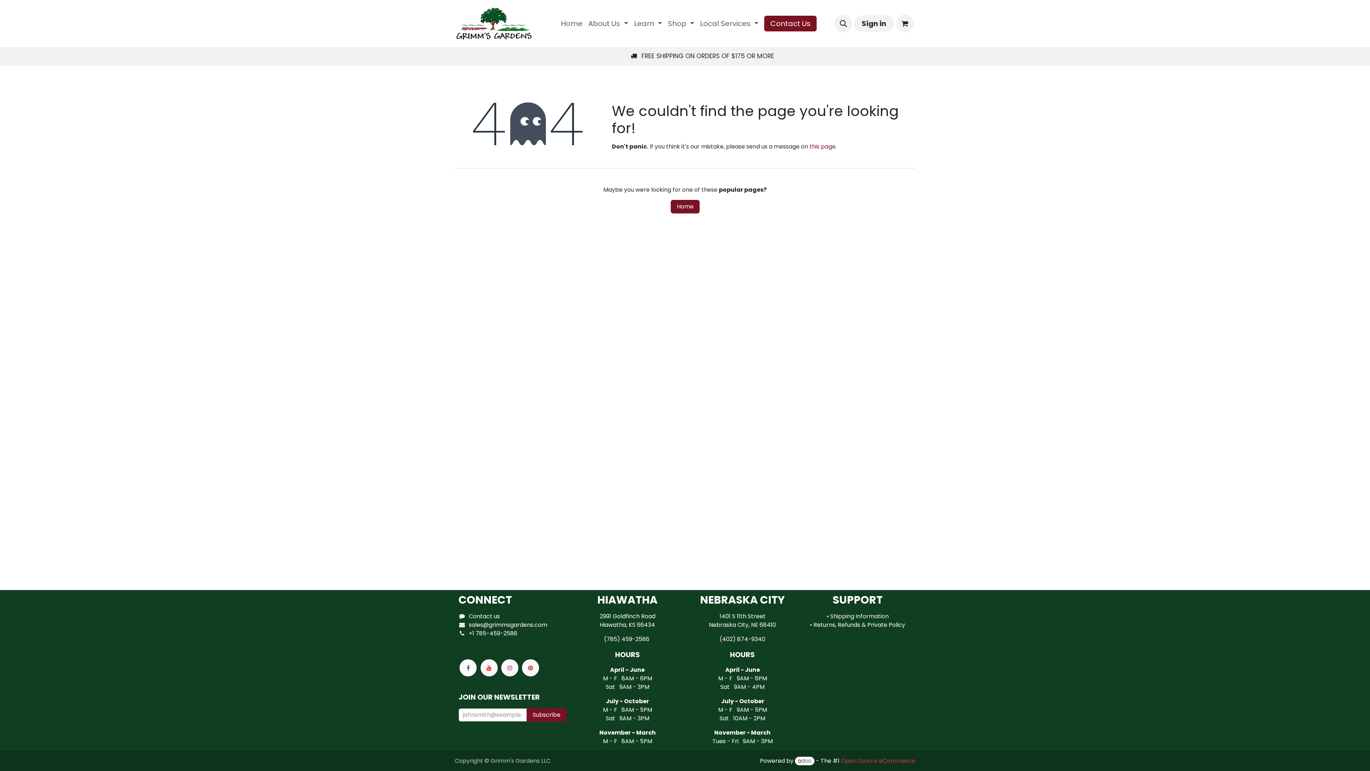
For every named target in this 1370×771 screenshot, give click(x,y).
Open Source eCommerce (878, 761)
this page (823, 146)
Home (685, 206)
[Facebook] (468, 667)
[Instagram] (509, 667)
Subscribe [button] (546, 715)
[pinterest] (530, 667)
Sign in (874, 24)
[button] (843, 23)
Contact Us (790, 24)
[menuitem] (571, 23)
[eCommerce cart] (905, 23)
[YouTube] (489, 667)
